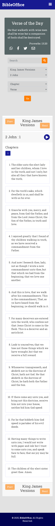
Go (27, 98)
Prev (10, 121)
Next (45, 125)
